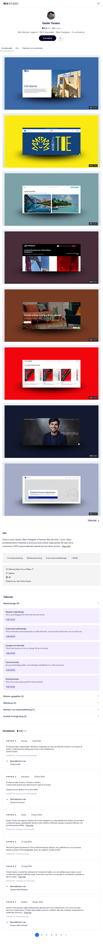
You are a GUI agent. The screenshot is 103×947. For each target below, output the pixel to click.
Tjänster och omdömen (32, 48)
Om (17, 48)
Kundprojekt (7, 48)
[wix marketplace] (10, 3)
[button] (51, 82)
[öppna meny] (98, 3)
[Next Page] (71, 935)
